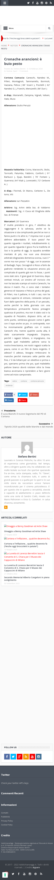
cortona (24, 381)
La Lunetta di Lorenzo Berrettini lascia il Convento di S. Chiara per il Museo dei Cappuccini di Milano (24, 568)
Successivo (44, 423)
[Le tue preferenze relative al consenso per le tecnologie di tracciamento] (5, 875)
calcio (14, 381)
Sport (15, 71)
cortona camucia (37, 381)
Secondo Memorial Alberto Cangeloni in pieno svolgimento (27, 578)
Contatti (4, 812)
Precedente (9, 410)
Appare (36, 867)
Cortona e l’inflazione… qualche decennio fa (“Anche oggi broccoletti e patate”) (25, 545)
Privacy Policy (7, 820)
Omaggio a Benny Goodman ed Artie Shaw (25, 531)
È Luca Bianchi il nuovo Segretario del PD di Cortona (23, 415)
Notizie (9, 71)
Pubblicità (5, 816)
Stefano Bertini (19, 69)
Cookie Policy (7, 824)
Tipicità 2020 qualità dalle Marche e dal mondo (28, 426)
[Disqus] (27, 626)
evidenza (9, 385)
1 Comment (23, 71)
